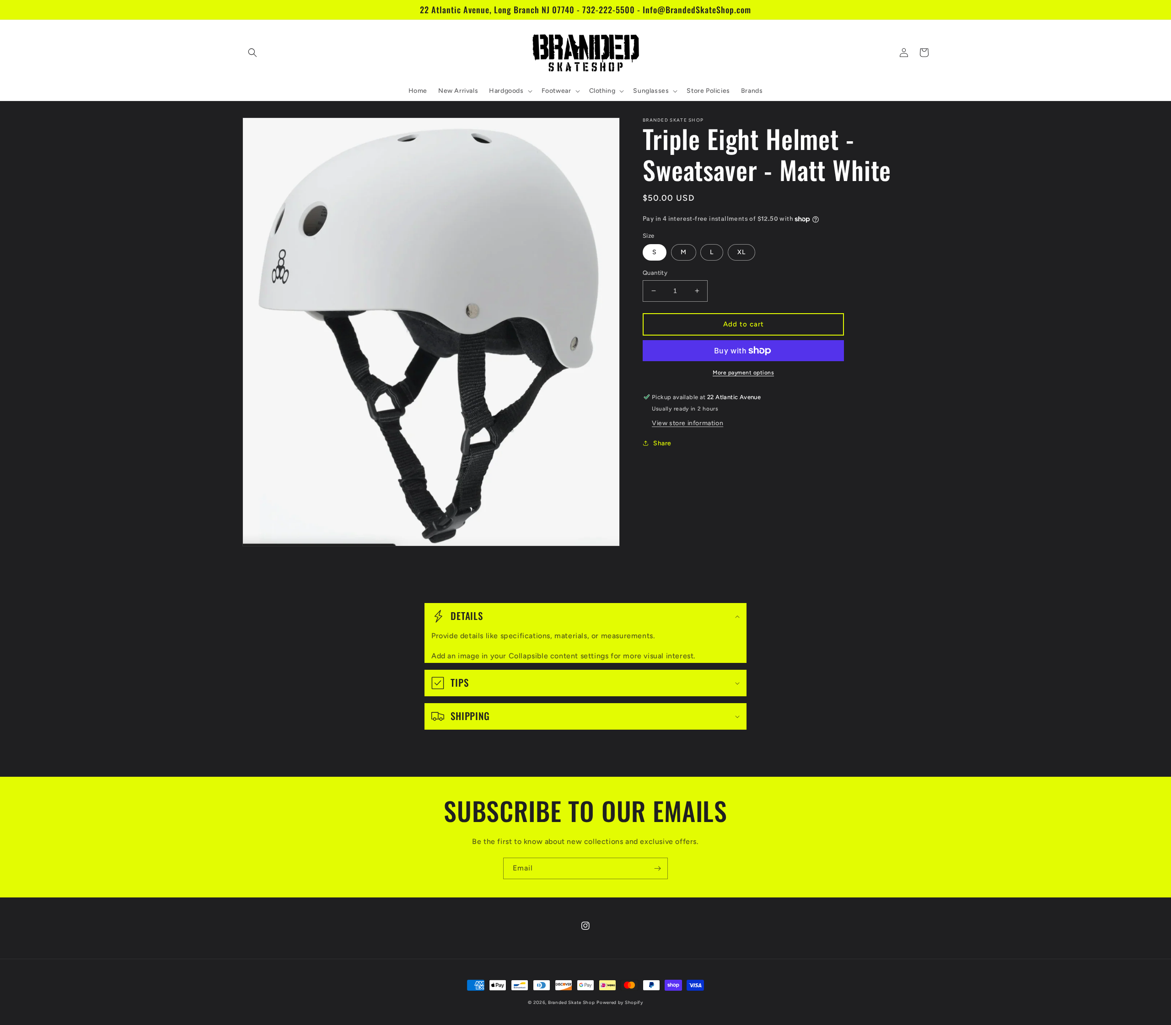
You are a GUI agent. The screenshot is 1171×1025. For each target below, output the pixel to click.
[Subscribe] (657, 868)
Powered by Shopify (619, 1002)
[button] (252, 53)
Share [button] (662, 443)
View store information (687, 423)
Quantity (655, 272)
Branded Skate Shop (571, 1002)
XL (741, 252)
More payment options (743, 372)
